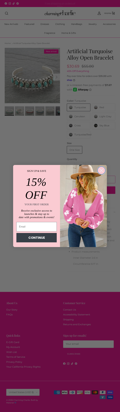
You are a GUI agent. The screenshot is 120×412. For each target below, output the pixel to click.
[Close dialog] (101, 170)
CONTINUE (36, 237)
